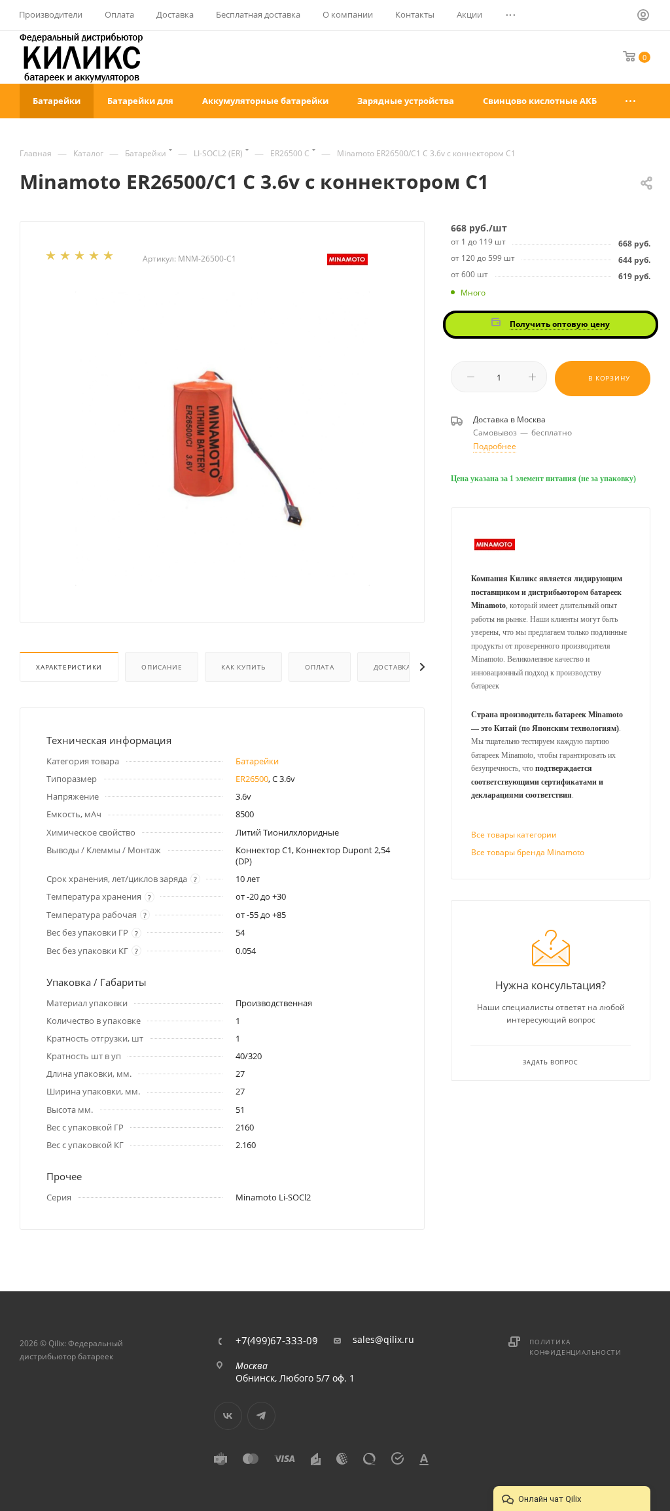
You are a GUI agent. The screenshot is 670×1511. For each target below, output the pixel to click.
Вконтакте (228, 1416)
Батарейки (257, 761)
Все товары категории (514, 834)
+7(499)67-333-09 (277, 1341)
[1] (51, 258)
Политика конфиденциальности (575, 1347)
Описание (161, 666)
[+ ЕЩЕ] (631, 101)
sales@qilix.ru (383, 1340)
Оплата (319, 666)
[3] (80, 258)
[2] (66, 258)
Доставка (392, 666)
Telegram (261, 1416)
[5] (109, 258)
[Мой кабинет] (643, 16)
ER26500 (252, 779)
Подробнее (494, 446)
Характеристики (69, 666)
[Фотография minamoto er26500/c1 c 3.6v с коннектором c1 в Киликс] (222, 439)
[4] (95, 258)
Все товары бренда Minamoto (527, 852)
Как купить (243, 666)
